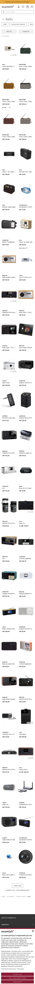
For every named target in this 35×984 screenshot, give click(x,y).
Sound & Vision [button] (20, 896)
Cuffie (5, 24)
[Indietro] (3, 19)
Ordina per (26, 31)
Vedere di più (17, 886)
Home (3, 896)
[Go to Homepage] (7, 6)
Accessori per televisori (18, 24)
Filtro (8, 31)
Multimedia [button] (10, 896)
